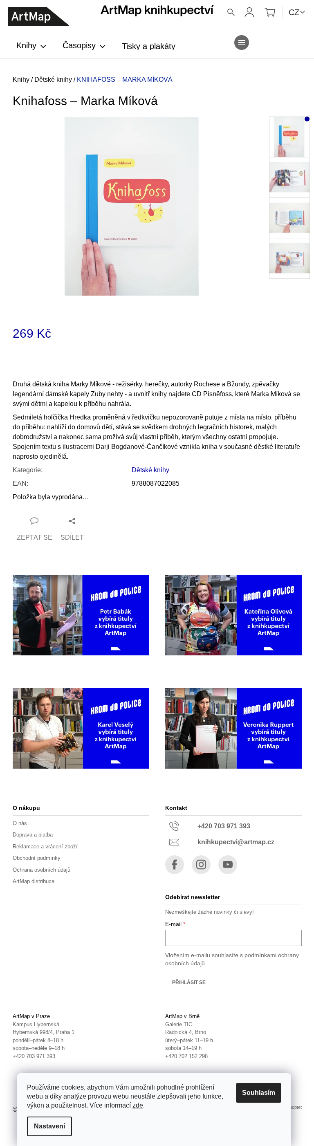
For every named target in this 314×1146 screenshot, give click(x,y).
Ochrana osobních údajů (41, 870)
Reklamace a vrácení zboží (45, 846)
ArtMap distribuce (33, 881)
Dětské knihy (150, 469)
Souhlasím (258, 1092)
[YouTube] (227, 864)
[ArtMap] (38, 16)
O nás (20, 823)
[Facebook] (174, 864)
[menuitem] (31, 46)
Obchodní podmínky (37, 858)
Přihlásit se (189, 982)
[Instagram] (201, 864)
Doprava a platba (33, 835)
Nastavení (49, 1126)
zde (137, 1105)
